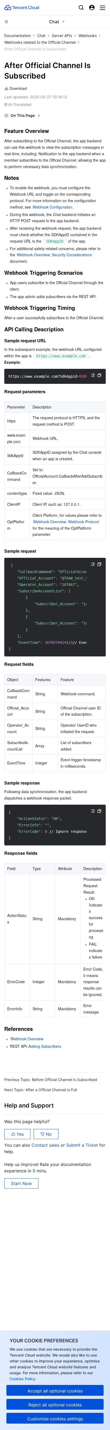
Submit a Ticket (82, 1145)
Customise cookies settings (55, 1418)
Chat (41, 35)
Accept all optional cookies (55, 1391)
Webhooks (87, 35)
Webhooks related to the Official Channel (40, 42)
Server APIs (62, 35)
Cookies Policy (22, 1378)
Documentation (17, 35)
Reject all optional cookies (55, 1404)
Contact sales (46, 1145)
